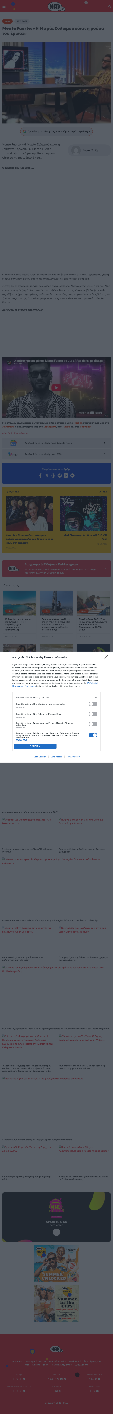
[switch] (93, 704)
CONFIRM (35, 746)
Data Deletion (40, 757)
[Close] (107, 657)
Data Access (56, 757)
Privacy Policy (73, 757)
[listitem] (56, 697)
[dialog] (56, 707)
